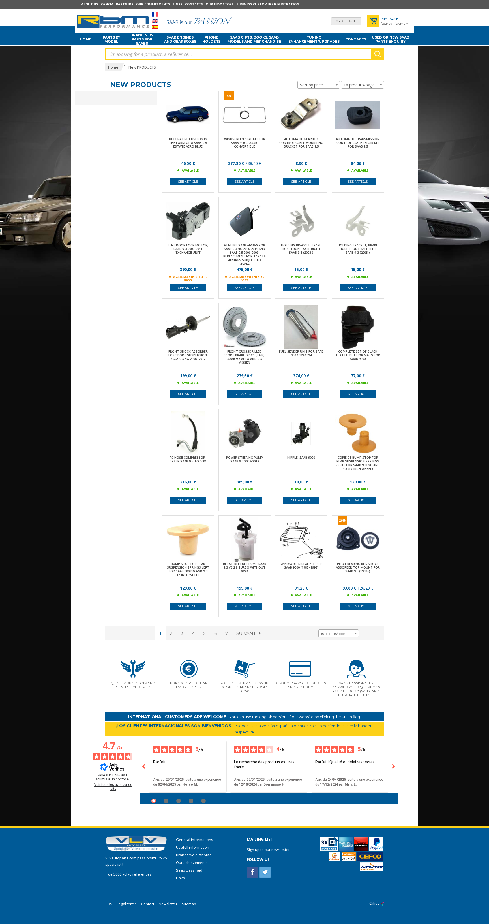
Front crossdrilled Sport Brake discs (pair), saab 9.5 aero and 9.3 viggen (244, 356)
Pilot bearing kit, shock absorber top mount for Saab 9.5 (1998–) (358, 567)
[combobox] (318, 85)
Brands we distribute (194, 854)
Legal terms (127, 903)
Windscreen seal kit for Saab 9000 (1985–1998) (301, 565)
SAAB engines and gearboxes (180, 39)
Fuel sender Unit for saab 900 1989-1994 (301, 353)
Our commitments (153, 4)
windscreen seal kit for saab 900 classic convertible (244, 142)
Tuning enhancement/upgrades (314, 39)
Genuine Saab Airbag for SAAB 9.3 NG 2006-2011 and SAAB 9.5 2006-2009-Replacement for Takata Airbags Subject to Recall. (244, 254)
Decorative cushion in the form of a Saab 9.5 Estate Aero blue (188, 142)
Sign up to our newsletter (268, 849)
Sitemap (189, 903)
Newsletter (168, 903)
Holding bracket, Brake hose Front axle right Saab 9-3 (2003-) (301, 248)
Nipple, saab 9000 (301, 457)
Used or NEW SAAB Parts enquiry (390, 39)
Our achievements (192, 862)
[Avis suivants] (394, 767)
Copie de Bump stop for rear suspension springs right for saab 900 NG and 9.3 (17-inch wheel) (358, 463)
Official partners (117, 4)
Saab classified (189, 870)
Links (177, 4)
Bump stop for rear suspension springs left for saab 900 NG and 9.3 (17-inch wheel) (188, 569)
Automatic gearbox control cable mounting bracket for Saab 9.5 (301, 142)
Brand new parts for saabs (142, 39)
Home (85, 39)
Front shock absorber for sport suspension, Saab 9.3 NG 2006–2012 (188, 354)
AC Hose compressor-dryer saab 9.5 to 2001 (188, 459)
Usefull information (192, 847)
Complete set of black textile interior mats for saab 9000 (357, 354)
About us (89, 4)
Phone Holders (211, 39)
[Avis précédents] (144, 767)
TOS (108, 903)
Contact (147, 903)
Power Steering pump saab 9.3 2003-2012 (244, 459)
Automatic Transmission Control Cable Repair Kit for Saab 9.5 (357, 142)
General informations (194, 839)
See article (188, 181)
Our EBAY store (219, 4)
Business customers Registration (267, 4)
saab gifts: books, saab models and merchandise (254, 39)
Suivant (246, 633)
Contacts (194, 4)
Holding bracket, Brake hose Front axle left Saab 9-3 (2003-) (358, 248)
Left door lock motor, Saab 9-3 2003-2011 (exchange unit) (188, 248)
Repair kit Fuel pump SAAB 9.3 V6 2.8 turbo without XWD (244, 567)
